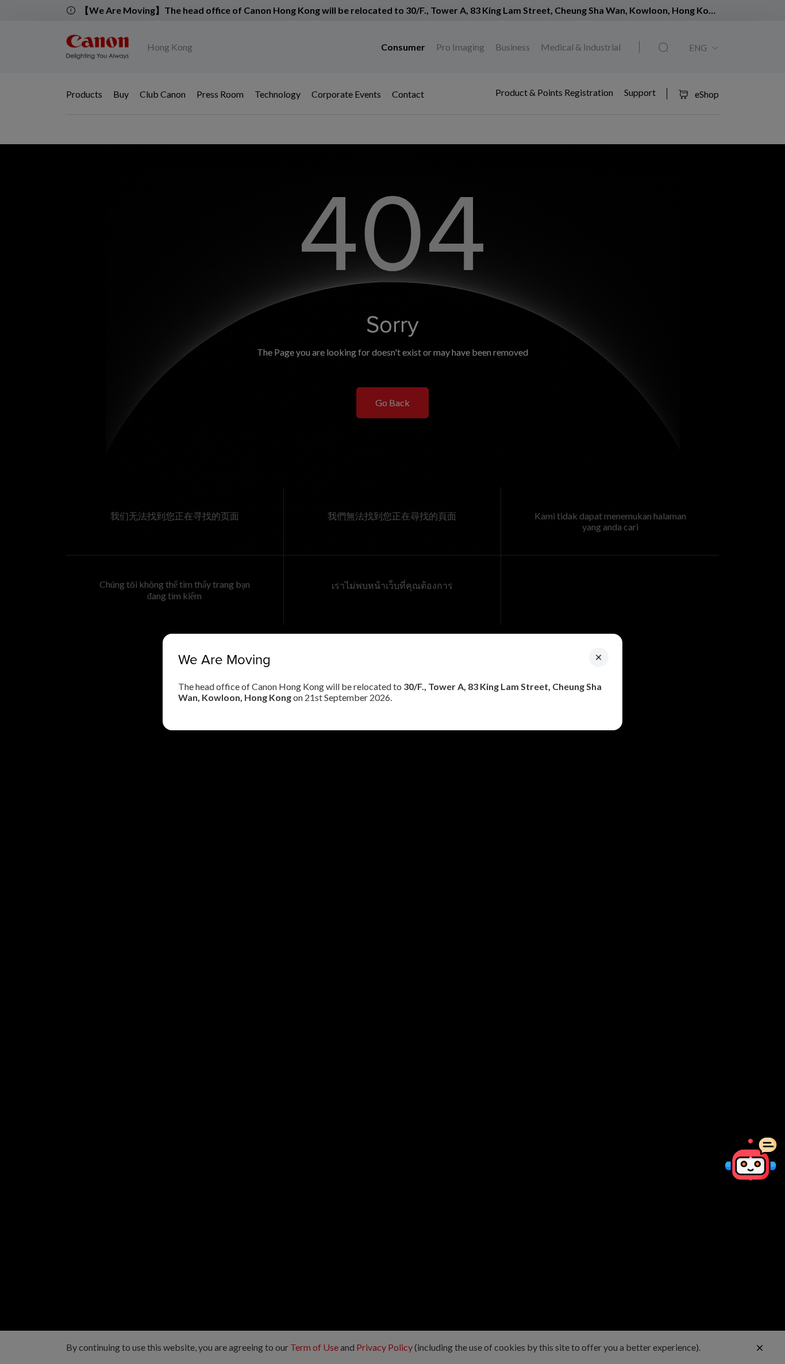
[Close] (599, 657)
